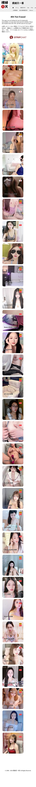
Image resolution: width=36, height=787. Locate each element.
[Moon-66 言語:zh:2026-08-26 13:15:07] (13, 619)
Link (28, 7)
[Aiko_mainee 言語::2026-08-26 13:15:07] (13, 130)
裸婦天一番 (18, 3)
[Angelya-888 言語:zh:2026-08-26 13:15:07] (13, 686)
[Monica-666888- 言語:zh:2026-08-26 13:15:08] (13, 330)
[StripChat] (18, 39)
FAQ (32, 7)
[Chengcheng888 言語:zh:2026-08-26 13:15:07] (13, 553)
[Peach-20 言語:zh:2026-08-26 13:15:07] (13, 486)
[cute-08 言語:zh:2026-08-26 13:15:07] (13, 508)
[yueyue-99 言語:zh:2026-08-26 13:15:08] (13, 241)
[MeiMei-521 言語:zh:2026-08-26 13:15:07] (13, 642)
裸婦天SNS (22, 7)
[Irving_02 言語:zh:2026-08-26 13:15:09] (13, 219)
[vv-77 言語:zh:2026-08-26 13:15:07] (13, 597)
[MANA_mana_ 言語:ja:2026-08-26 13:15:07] (13, 152)
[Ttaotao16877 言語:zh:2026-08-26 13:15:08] (13, 375)
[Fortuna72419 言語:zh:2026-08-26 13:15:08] (13, 308)
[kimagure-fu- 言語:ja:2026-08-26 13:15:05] (13, 63)
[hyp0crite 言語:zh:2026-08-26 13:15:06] (13, 731)
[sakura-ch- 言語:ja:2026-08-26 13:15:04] (13, 108)
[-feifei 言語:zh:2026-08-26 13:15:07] (13, 530)
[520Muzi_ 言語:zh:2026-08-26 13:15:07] (13, 441)
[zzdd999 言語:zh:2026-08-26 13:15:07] (13, 464)
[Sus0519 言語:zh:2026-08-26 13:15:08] (13, 352)
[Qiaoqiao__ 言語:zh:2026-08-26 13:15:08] (13, 263)
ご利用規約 (15, 10)
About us (31, 10)
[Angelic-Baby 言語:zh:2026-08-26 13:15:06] (13, 753)
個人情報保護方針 (23, 10)
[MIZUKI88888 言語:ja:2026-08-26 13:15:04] (13, 85)
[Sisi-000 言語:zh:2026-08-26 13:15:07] (13, 664)
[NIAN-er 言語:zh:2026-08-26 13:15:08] (13, 419)
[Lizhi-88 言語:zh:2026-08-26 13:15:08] (13, 286)
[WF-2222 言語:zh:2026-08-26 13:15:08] (13, 397)
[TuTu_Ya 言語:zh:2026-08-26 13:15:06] (13, 708)
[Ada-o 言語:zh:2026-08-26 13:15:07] (13, 575)
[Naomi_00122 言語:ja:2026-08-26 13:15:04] (13, 174)
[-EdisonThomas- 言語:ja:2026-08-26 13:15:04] (13, 197)
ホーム (17, 7)
